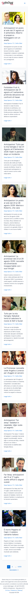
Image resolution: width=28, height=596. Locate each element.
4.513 (19, 567)
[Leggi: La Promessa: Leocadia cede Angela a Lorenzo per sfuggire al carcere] (14, 358)
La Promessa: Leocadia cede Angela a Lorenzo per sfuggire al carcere (14, 370)
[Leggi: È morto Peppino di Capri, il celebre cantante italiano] (14, 518)
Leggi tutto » (8, 64)
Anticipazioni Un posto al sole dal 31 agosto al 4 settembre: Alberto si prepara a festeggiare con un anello (14, 34)
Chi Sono (7, 590)
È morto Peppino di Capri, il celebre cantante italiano (12, 532)
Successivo (14, 570)
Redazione (14, 590)
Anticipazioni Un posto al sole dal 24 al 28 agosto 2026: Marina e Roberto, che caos (14, 204)
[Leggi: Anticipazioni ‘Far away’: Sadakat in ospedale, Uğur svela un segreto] (14, 410)
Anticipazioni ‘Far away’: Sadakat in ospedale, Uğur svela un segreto (13, 424)
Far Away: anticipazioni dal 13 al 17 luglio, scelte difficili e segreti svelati (14, 478)
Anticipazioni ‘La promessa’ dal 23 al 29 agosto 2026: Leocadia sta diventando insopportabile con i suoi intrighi (14, 262)
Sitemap (20, 590)
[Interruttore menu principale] (24, 3)
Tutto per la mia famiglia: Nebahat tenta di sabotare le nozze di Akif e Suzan (13, 317)
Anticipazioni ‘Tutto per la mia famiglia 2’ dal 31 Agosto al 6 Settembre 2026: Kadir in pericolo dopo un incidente (14, 149)
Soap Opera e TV (9, 43)
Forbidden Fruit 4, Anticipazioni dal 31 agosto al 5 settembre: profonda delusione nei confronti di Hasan (14, 92)
